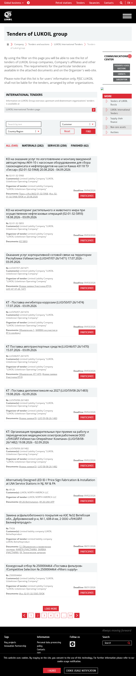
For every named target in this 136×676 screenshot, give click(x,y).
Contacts (109, 2)
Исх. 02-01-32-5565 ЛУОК (31, 593)
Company (19, 44)
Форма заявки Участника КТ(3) (35, 286)
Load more (51, 608)
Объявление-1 (26, 330)
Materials (33, 145)
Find (88, 131)
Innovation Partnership (15, 646)
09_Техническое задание (33, 552)
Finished (80, 145)
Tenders (80, 2)
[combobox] (77, 124)
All (12, 145)
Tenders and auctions (38, 44)
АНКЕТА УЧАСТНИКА (26, 549)
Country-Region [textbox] (15, 131)
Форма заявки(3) (28, 418)
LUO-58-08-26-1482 (47, 466)
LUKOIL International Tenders (68, 44)
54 (70, 615)
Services (57, 145)
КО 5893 (23, 241)
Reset (67, 131)
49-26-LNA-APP (46, 502)
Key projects (10, 642)
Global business (13, 2)
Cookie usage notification (81, 670)
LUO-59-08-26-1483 (47, 418)
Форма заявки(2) (28, 466)
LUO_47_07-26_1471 (16, 289)
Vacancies (94, 2)
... (64, 615)
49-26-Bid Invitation (28, 502)
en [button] (129, 2)
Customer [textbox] (67, 124)
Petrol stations (64, 2)
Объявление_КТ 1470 (30, 374)
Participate (87, 195)
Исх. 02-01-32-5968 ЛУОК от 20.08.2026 (31, 195)
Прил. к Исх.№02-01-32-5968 (33, 193)
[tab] (50, 95)
